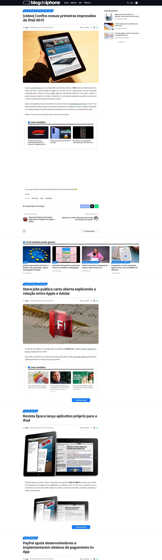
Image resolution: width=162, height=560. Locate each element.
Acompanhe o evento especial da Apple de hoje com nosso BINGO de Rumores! (124, 267)
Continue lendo (81, 400)
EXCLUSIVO (48, 11)
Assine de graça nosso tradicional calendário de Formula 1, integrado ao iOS (36, 142)
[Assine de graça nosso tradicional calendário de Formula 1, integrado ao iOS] (38, 132)
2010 (25, 11)
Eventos (126, 262)
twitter (52, 93)
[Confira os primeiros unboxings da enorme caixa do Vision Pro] (96, 254)
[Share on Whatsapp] (97, 27)
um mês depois (35, 88)
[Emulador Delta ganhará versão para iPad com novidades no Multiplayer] (66, 254)
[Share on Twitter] (94, 27)
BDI (41, 11)
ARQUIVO (33, 11)
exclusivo (35, 198)
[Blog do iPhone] (42, 3)
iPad (25, 262)
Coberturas (117, 262)
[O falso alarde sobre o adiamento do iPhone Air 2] (109, 26)
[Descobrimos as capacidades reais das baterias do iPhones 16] (83, 132)
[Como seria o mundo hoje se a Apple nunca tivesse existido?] (38, 377)
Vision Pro (94, 262)
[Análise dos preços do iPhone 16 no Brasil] (60, 132)
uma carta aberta (79, 357)
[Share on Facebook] (91, 27)
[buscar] (128, 3)
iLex (27, 27)
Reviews (85, 262)
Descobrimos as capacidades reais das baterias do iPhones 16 (83, 141)
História (43, 284)
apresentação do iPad (78, 104)
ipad (41, 198)
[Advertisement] (122, 71)
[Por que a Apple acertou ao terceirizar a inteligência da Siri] (109, 35)
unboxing (48, 198)
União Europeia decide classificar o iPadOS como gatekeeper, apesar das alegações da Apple (36, 267)
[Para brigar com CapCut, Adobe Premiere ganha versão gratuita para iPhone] (83, 377)
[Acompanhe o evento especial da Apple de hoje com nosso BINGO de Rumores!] (125, 254)
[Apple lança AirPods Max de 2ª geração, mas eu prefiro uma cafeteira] (109, 17)
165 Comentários (90, 231)
